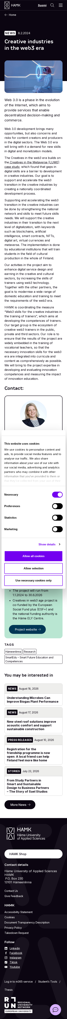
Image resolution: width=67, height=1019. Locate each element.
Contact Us (11, 890)
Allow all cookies (33, 556)
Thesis (8, 989)
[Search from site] (52, 5)
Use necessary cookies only (33, 580)
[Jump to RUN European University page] (18, 1005)
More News (18, 805)
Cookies (9, 917)
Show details (47, 544)
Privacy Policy (13, 927)
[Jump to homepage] (16, 5)
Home (12, 14)
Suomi (42, 5)
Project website (26, 629)
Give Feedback (13, 896)
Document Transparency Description (27, 922)
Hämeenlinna (13, 651)
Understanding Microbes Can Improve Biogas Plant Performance (32, 699)
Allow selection (34, 568)
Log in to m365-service (18, 981)
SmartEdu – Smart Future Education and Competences (29, 659)
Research (30, 651)
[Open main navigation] (60, 5)
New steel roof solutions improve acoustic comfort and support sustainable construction (31, 725)
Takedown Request (16, 932)
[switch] (57, 506)
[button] (55, 1009)
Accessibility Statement (18, 912)
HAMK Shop (17, 854)
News (10, 33)
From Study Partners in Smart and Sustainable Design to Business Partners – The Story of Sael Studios (28, 785)
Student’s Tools (47, 981)
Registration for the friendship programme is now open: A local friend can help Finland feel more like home (28, 754)
